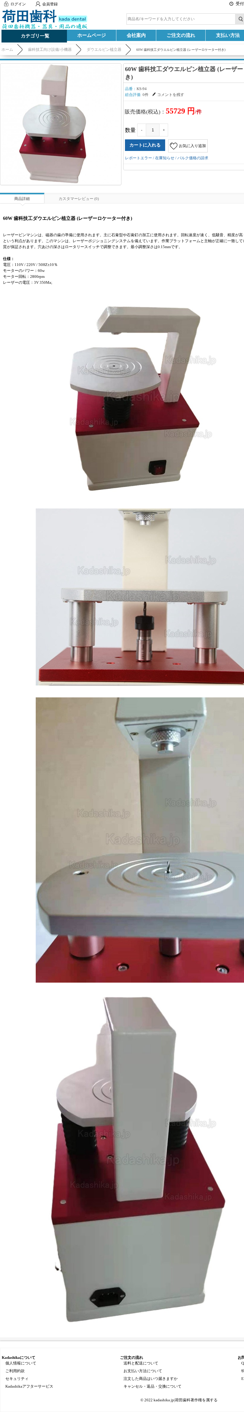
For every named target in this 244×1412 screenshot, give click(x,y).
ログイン (18, 4)
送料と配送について (140, 1363)
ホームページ (91, 35)
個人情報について (20, 1363)
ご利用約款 (15, 1371)
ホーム (7, 49)
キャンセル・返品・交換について (152, 1386)
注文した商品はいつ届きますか (150, 1378)
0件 (145, 94)
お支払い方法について (142, 1371)
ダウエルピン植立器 (104, 49)
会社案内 (136, 35)
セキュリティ (17, 1378)
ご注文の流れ (181, 35)
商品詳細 (22, 198)
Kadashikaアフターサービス (29, 1386)
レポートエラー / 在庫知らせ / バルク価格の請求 (166, 158)
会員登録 (50, 4)
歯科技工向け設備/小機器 (50, 49)
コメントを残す (170, 94)
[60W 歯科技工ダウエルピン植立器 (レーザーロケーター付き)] (60, 124)
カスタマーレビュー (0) (79, 198)
